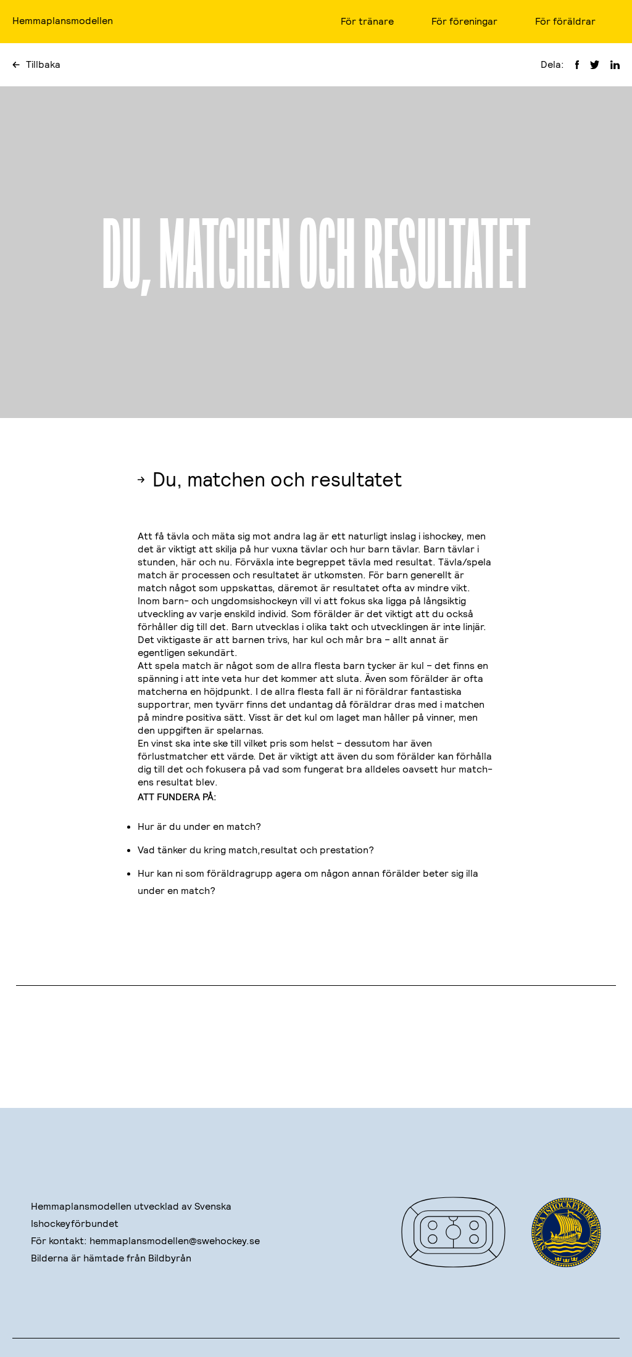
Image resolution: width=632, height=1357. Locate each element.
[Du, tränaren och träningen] (517, 1039)
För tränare (367, 21)
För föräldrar (565, 21)
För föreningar (464, 21)
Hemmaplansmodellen (62, 20)
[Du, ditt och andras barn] (316, 1039)
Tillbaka (43, 64)
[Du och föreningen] (114, 1039)
